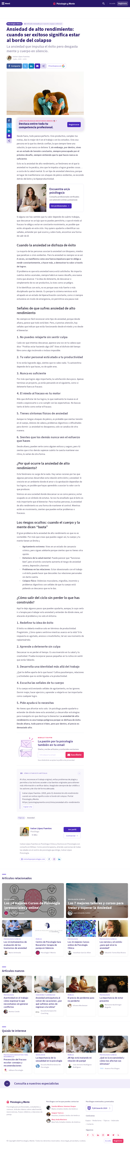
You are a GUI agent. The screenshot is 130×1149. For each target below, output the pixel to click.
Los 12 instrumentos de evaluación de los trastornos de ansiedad (15, 945)
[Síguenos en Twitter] (93, 1135)
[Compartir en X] (9, 125)
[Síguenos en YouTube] (108, 1135)
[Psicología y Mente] (64, 3)
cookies (82, 1141)
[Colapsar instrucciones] (79, 773)
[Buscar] (103, 3)
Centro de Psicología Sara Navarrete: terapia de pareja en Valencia (48, 945)
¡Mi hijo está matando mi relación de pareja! (80, 1059)
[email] (37, 66)
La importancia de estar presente (111, 999)
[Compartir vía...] (9, 140)
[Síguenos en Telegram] (113, 1135)
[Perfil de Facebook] (49, 859)
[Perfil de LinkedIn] (59, 859)
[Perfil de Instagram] (54, 859)
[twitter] (25, 66)
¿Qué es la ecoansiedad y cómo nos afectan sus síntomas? (112, 1060)
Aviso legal (65, 1141)
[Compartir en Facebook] (9, 120)
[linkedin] (31, 66)
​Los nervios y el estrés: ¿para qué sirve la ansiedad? (111, 945)
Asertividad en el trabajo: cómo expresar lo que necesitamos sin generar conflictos (16, 1002)
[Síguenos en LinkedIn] (98, 1135)
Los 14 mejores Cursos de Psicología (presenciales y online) (32, 905)
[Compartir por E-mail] (9, 135)
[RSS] (118, 1135)
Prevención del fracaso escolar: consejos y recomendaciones (15, 1062)
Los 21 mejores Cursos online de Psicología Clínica (78, 945)
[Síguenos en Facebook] (88, 1135)
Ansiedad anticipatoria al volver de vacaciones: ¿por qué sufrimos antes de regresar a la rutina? (49, 1002)
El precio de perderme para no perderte (81, 999)
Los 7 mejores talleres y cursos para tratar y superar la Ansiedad (96, 905)
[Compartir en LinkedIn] (9, 130)
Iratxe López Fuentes (21, 56)
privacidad (74, 1141)
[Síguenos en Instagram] (103, 1135)
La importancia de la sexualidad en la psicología (49, 1059)
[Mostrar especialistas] (7, 1084)
